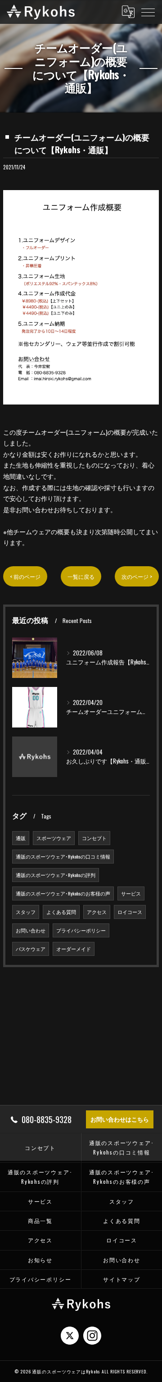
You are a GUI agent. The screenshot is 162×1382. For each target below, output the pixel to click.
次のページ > (137, 576)
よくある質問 (61, 911)
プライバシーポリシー (81, 930)
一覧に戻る (81, 576)
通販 (21, 837)
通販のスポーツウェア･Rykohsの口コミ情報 (63, 856)
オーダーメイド (73, 948)
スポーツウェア (53, 837)
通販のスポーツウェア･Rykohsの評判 (55, 874)
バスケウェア (30, 948)
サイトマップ (121, 1279)
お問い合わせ (30, 930)
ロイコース (129, 911)
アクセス (97, 911)
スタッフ (26, 911)
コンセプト (94, 837)
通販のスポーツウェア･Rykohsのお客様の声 (63, 893)
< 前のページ (25, 576)
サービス (131, 893)
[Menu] (148, 12)
